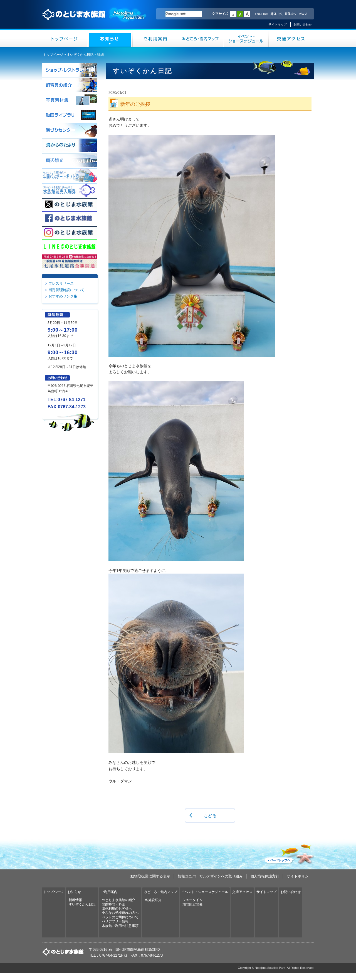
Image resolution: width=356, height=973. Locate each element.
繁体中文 (290, 14)
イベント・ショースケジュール (246, 38)
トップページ (64, 38)
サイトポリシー (299, 876)
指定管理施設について (66, 290)
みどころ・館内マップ (200, 38)
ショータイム (192, 900)
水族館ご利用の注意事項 (120, 926)
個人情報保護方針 (264, 876)
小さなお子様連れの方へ (120, 913)
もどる (210, 815)
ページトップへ (289, 853)
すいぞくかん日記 (80, 55)
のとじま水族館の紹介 (118, 900)
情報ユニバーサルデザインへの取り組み (210, 876)
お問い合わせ (302, 24)
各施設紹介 (153, 900)
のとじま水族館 (94, 19)
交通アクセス (291, 38)
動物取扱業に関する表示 (150, 876)
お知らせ (110, 38)
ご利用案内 (155, 38)
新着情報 (75, 900)
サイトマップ (277, 24)
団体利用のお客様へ (117, 909)
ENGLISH (261, 14)
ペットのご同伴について (120, 917)
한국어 (303, 14)
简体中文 (276, 14)
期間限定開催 (192, 904)
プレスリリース (61, 283)
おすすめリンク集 (62, 296)
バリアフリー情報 (115, 921)
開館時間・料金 (113, 904)
